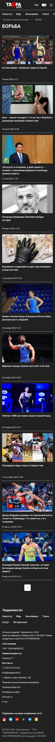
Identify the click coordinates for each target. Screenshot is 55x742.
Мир (18, 14)
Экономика (31, 14)
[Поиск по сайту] (51, 5)
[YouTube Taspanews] (17, 719)
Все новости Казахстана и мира (15, 20)
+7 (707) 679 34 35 (11, 668)
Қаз (36, 5)
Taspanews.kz (12, 610)
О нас (5, 701)
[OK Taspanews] (36, 719)
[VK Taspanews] (30, 719)
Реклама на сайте (11, 692)
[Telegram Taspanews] (11, 719)
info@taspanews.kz (11, 672)
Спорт (5, 622)
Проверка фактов (11, 687)
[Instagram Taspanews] (4, 719)
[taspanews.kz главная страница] (13, 5)
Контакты (7, 697)
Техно (45, 14)
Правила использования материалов (20, 682)
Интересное (20, 622)
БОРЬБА (38, 20)
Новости (7, 14)
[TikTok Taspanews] (23, 719)
